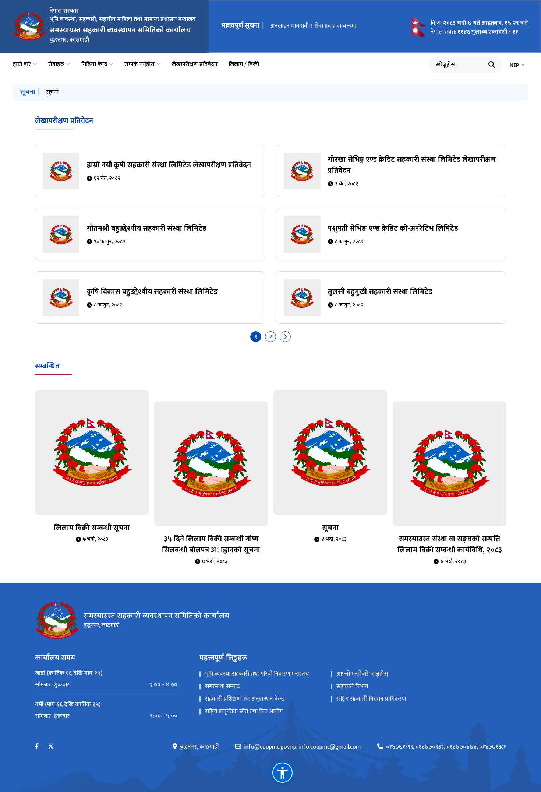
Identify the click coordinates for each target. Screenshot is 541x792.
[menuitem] (106, 684)
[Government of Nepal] (29, 26)
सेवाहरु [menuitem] (56, 64)
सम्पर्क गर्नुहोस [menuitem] (139, 64)
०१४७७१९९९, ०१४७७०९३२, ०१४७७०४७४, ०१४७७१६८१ (446, 747)
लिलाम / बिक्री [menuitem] (244, 64)
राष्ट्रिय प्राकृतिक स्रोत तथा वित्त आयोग (244, 711)
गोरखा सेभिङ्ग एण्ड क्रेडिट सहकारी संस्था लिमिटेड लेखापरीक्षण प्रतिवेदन (412, 165)
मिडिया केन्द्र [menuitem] (94, 64)
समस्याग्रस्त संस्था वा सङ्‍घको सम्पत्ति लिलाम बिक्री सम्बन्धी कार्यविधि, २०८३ (449, 544)
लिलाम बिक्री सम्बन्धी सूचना (92, 528)
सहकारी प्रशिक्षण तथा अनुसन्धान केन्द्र (244, 699)
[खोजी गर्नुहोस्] (491, 64)
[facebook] (37, 747)
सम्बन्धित (47, 366)
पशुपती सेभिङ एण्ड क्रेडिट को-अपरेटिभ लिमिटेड (393, 228)
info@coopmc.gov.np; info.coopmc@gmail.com (302, 747)
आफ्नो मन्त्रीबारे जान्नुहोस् (362, 674)
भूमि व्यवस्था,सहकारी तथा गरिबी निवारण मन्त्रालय (257, 674)
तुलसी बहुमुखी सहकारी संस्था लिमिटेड (380, 291)
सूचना (52, 92)
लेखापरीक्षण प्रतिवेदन (64, 121)
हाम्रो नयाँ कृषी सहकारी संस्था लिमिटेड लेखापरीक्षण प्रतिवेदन (169, 165)
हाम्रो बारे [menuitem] (22, 64)
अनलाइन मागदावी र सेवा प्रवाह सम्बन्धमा (313, 26)
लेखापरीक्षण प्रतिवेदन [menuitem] (195, 64)
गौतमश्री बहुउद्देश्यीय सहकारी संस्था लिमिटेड (146, 228)
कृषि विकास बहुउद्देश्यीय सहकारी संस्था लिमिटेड (152, 291)
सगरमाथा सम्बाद (222, 686)
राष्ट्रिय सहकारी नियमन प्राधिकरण (371, 699)
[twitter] (51, 747)
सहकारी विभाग (352, 686)
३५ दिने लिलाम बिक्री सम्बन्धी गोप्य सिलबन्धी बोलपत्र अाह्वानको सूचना (211, 544)
